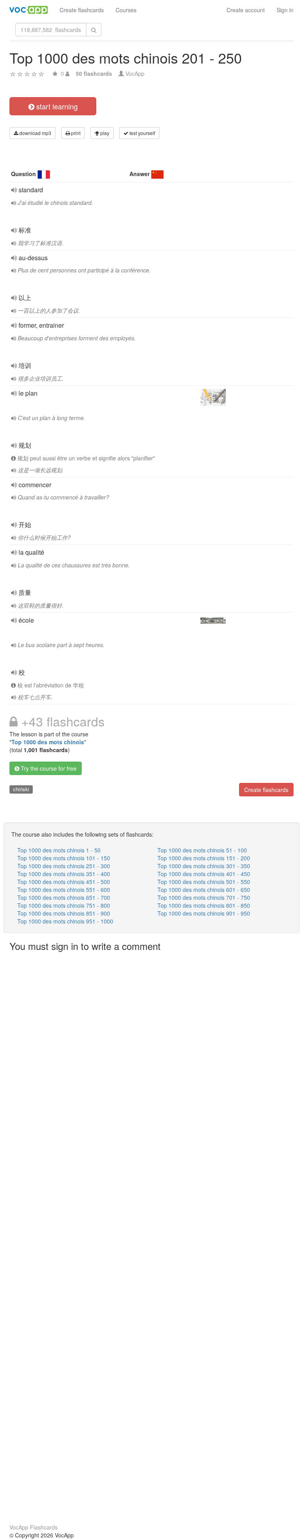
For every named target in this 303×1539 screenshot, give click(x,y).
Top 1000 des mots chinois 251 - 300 (63, 866)
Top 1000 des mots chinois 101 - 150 (63, 858)
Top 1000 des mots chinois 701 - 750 (203, 897)
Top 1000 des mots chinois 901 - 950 (203, 913)
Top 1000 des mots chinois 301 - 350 (203, 866)
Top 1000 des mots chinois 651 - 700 (63, 897)
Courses (126, 10)
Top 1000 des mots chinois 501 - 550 (203, 882)
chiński (21, 789)
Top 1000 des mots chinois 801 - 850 (203, 905)
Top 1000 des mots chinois (47, 742)
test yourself (141, 133)
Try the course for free (48, 768)
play (104, 133)
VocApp (134, 73)
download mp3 (34, 133)
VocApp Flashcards (33, 1527)
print (75, 133)
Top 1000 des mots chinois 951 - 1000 (65, 921)
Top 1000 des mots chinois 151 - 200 (203, 858)
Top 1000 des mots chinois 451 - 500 (63, 882)
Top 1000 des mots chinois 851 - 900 (63, 913)
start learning (56, 106)
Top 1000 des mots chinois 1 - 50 (59, 850)
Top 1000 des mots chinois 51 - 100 (202, 850)
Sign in (285, 10)
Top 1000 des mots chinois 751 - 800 (63, 905)
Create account (245, 10)
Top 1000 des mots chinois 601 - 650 (203, 889)
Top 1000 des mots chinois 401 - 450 (203, 874)
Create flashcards (82, 10)
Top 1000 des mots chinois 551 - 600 (63, 889)
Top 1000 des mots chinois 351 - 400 (63, 874)
